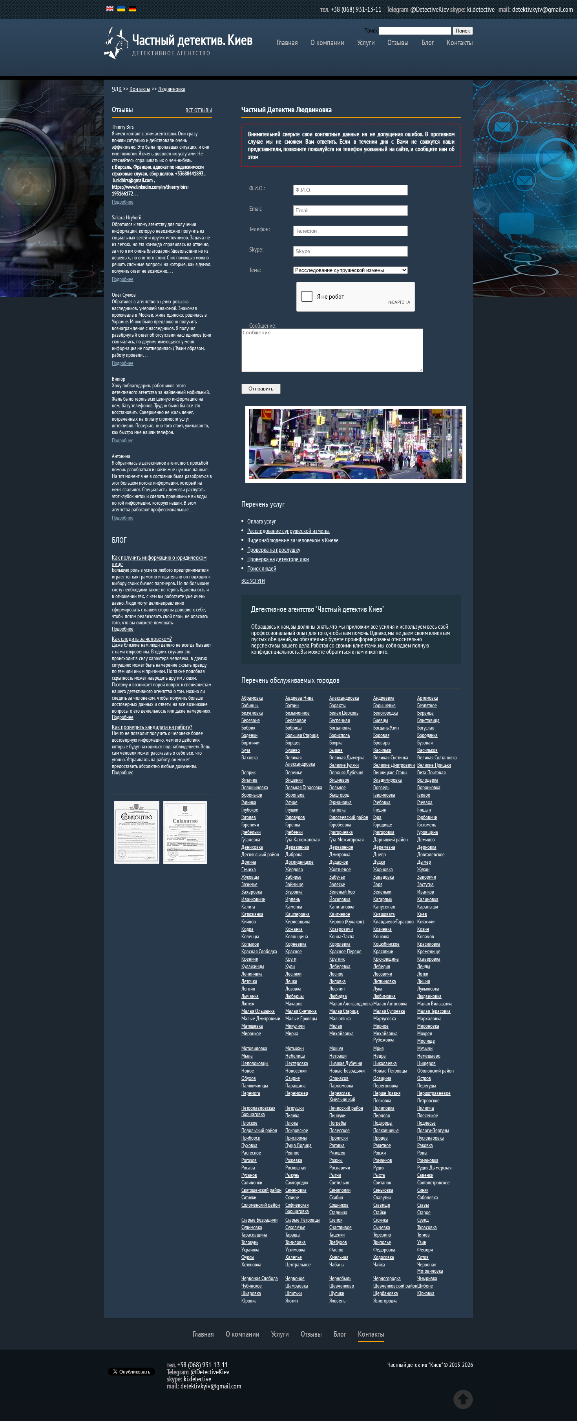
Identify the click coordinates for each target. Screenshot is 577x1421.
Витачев (249, 779)
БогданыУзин (386, 727)
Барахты (337, 705)
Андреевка (383, 697)
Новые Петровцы (390, 1070)
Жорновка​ (383, 869)
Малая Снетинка (301, 1010)
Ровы (422, 1152)
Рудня (378, 1167)
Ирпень (292, 899)
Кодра (247, 928)
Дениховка (252, 846)
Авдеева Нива (299, 697)
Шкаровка (251, 1293)
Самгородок (296, 1182)
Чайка (379, 1264)
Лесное (336, 973)
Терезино (382, 1234)
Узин (421, 1242)
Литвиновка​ (384, 981)
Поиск (371, 30)
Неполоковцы (254, 1063)
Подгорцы (383, 1122)
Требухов (338, 1242)
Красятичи (383, 951)
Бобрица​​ (293, 727)
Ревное (292, 1152)
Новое (247, 1070)
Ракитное (382, 1145)
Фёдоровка (384, 1249)
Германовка (340, 802)
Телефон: (259, 229)
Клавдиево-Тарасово (393, 921)
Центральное (298, 1264)
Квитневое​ (339, 914)
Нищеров (426, 1063)
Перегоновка (385, 1085)
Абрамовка (252, 697)
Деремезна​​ (384, 846)
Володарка (427, 779)
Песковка (382, 1100)
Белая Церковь (343, 712)
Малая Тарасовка (434, 1010)
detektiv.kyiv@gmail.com (542, 9)
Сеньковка (383, 1189)
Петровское (428, 1100)
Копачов (425, 936)
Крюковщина (386, 958)
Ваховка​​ (249, 757)
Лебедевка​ (340, 966)
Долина (248, 861)
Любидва (338, 996)
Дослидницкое (299, 861)
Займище (294, 884)
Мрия (378, 1048)
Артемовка (427, 697)
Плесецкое (427, 1115)
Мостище (426, 1040)
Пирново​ (381, 1115)
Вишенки (294, 779)
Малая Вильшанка (435, 1003)
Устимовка (295, 1249)
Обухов (248, 1078)
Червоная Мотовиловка (430, 1267)
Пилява (292, 1115)
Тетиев (423, 1234)
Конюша (381, 936)
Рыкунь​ (292, 1174)
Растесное (251, 1152)
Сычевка (381, 1227)
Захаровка (251, 891)
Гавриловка (384, 794)
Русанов (249, 1174)
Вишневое (339, 779)
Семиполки (340, 1189)
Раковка (425, 1145)
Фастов (336, 1249)
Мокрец (424, 1033)
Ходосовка (383, 1256)
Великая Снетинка (390, 757)
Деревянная (297, 846)
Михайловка (341, 1033)
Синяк (422, 1189)
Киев (422, 914)
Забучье (337, 876)
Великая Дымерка (347, 757)
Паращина (295, 1085)
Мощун (336, 1048)
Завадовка (383, 876)
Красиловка (428, 943)
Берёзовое (295, 720)
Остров (424, 1078)
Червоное (295, 1278)
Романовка (427, 1160)
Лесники (293, 973)
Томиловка (295, 1242)
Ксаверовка (428, 958)
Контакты (460, 42)
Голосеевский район (348, 817)
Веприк (248, 772)
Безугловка (252, 712)
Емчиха (248, 869)
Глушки (291, 809)
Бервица (425, 712)
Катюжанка (252, 914)
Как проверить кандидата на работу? (152, 727)
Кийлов (248, 921)
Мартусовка (384, 1018)
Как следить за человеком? (142, 638)
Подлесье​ (426, 1122)
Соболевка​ (427, 1197)
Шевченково (341, 1285)
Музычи (425, 1048)
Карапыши (427, 906)
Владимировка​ (387, 779)
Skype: (256, 249)
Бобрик (248, 727)
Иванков (425, 891)
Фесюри (425, 1249)
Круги (290, 958)
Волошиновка (254, 787)
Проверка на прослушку (273, 549)
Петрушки (294, 1107)
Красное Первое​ (345, 951)
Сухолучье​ (295, 1227)
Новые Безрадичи (347, 1070)
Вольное (337, 787)
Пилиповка (383, 1107)
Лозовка (293, 988)
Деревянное (341, 846)
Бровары (382, 742)
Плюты (291, 1122)
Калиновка (427, 899)
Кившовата (384, 914)
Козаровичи (341, 928)
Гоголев (248, 817)
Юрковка (426, 1293)
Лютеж (247, 1003)
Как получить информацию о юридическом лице (159, 560)
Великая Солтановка (437, 757)
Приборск (250, 1137)
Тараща (292, 1234)
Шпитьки (293, 1293)
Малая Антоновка (390, 1003)
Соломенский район (260, 1204)
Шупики (336, 1293)
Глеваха (425, 802)
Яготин (291, 1300)
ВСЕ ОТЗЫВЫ (199, 110)
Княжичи (426, 921)
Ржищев (337, 1152)
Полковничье (386, 1130)
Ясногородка (385, 1300)
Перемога (250, 1092)
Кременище (428, 951)
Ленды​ (423, 966)
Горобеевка (340, 824)
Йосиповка (340, 899)
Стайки (379, 1212)
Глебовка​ (382, 802)
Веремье (293, 772)
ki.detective (481, 9)
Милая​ (335, 1025)
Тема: (255, 269)
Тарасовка (427, 1227)
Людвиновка (429, 996)
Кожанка (294, 928)
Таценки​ (337, 1234)
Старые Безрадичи (259, 1219)
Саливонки (251, 1182)
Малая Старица (344, 1010)
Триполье (382, 1242)
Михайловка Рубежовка (385, 1036)
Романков (382, 1160)
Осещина (382, 1078)
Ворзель (381, 787)
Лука (377, 988)
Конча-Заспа (341, 936)
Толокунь (249, 1242)
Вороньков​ (251, 794)
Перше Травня (386, 1092)
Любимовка (384, 996)
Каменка (293, 906)
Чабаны (337, 1264)
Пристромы (296, 1137)
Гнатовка (337, 809)
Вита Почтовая (431, 772)
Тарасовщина (254, 1234)
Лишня (423, 981)
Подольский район (259, 1130)
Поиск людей (261, 568)
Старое (424, 1212)
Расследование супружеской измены (288, 530)
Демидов (426, 839)
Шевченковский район (395, 1285)
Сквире (292, 1197)
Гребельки (251, 831)
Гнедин (379, 809)
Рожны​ (336, 1160)
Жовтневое (340, 869)
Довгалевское (431, 854)
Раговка (337, 1145)
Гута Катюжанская (302, 839)
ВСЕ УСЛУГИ (253, 580)
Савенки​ (425, 1174)
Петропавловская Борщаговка (258, 1111)
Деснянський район (260, 854)
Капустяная (384, 906)
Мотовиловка (254, 1048)
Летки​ (422, 973)
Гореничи (250, 824)
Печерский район (346, 1107)
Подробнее (122, 201)
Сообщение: (262, 325)
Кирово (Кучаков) (346, 921)
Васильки (382, 749)
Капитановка (341, 906)
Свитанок (382, 1182)
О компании (327, 42)
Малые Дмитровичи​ (260, 1018)
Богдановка (340, 727)
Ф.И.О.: (257, 188)
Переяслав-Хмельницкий (342, 1096)
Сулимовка (251, 1227)
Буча (245, 749)
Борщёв (293, 742)
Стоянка (380, 1219)
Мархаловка (429, 1018)
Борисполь (339, 735)
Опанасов (339, 1078)
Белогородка (385, 712)
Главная (287, 42)
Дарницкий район (390, 839)
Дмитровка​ (340, 854)
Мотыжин (294, 1048)
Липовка (337, 981)
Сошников (339, 1204)
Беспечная (339, 720)
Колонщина (296, 936)
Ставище (381, 1204)
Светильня (339, 1182)
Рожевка (293, 1160)
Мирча (291, 1033)
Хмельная (338, 1256)
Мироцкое (251, 1033)
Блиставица (428, 720)
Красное (293, 951)
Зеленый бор (342, 891)
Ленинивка (252, 973)
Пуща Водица (298, 1145)
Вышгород (339, 794)
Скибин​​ (336, 1197)
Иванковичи (253, 899)
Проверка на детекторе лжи (278, 559)
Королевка (340, 943)
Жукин (423, 869)
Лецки (291, 981)
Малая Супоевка (389, 1010)
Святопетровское (433, 1182)
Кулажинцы (252, 966)
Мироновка (428, 1025)
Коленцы (250, 936)
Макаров (294, 1003)
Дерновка (426, 846)
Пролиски (338, 1137)
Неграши (338, 1055)
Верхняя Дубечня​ (346, 772)
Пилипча (425, 1107)
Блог (428, 42)
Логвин (248, 988)
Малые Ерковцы (301, 1018)
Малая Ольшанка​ (258, 1010)
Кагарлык (382, 899)
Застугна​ (425, 884)
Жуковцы (250, 876)
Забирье (293, 876)
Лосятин (337, 988)
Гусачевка (250, 839)
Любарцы (294, 996)
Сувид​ (423, 1219)
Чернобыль (340, 1278)
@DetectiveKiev (429, 9)
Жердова (294, 869)
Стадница (338, 1212)
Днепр (379, 854)
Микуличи (295, 1025)
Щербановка (385, 1293)
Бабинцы (250, 705)
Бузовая (425, 742)
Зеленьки (382, 891)
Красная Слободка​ (259, 951)
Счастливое (340, 1227)
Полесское (339, 1130)
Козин (423, 928)
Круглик (337, 958)
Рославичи (339, 1167)
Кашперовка (297, 914)
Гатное (291, 802)
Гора (377, 817)
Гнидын (424, 809)
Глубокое (249, 809)
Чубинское (251, 1285)
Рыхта (379, 1174)
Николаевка (385, 1063)
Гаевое (423, 794)
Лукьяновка (428, 988)
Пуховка (249, 1145)
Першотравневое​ (434, 1092)
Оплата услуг (261, 521)
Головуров (295, 817)
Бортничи (250, 742)
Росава (248, 1167)
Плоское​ (249, 1122)
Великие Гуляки (344, 764)
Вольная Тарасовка (303, 787)
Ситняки (248, 1197)
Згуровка (294, 891)
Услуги (366, 42)
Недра (379, 1055)
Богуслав (426, 727)
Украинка (250, 1249)
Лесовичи (382, 973)
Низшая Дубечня (345, 1063)
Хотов (423, 1256)
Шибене (425, 1285)
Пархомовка (341, 1085)
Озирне (292, 1078)
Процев (380, 1137)
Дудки (379, 861)
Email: (255, 208)
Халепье (293, 1256)
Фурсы (247, 1256)
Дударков (338, 861)
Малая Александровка (351, 1003)
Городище (382, 824)
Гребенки (294, 831)
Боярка (336, 742)
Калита (248, 906)
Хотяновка (251, 1264)
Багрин (292, 705)
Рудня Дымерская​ (434, 1167)
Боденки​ (249, 735)
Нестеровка (296, 1063)
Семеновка (296, 1189)
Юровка (249, 1300)
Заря (377, 884)
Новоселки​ (296, 1070)
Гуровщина (427, 831)
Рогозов (249, 1160)
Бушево (292, 749)
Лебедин (381, 966)
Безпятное (427, 705)
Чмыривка (427, 1278)
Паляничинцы (254, 1085)
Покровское (296, 1130)
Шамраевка (296, 1285)
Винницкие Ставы (390, 772)
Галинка (248, 802)
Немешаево (428, 1055)
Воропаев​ (295, 794)
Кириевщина (297, 921)
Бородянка (427, 735)
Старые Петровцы (302, 1219)
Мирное (381, 1025)
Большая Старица (302, 735)
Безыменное (297, 712)
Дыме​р (424, 861)
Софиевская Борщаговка (297, 1208)
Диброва (294, 854)
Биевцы (380, 720)
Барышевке (384, 705)
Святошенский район (261, 1189)
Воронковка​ (428, 787)
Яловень (337, 1300)
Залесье (337, 884)
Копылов (250, 943)
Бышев (336, 749)
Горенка (292, 824)
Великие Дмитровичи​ (394, 764)
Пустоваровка (430, 1137)
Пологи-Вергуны (433, 1130)
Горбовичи (427, 817)
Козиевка (382, 928)
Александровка (344, 697)
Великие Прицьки (434, 764)
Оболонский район (435, 1070)
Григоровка (383, 831)
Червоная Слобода (259, 1278)
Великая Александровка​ (300, 760)
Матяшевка (252, 1025)
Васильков (427, 749)
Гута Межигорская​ (346, 839)
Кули (290, 966)
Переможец (296, 1092)
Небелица (295, 1055)
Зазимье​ (249, 884)
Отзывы (398, 42)
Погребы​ (337, 1122)
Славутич (382, 1197)
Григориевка (341, 831)
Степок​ (335, 1219)
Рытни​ (335, 1174)
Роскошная (295, 1167)
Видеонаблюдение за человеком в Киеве (293, 540)
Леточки (249, 981)
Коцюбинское (386, 943)
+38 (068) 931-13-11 (356, 9)
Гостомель (426, 824)
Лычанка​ (250, 996)
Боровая (381, 735)
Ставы (423, 1204)
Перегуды (426, 1085)
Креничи (249, 958)
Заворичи (426, 876)
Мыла (247, 1055)
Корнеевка (296, 943)
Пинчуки (337, 1115)
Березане (250, 720)
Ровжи (379, 1152)
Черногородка (387, 1278)
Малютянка (340, 1018)
